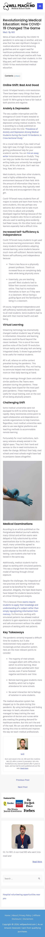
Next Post (23, 787)
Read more (24, 768)
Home (7, 915)
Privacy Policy (25, 915)
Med (5, 32)
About (15, 915)
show (17, 76)
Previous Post (22, 779)
